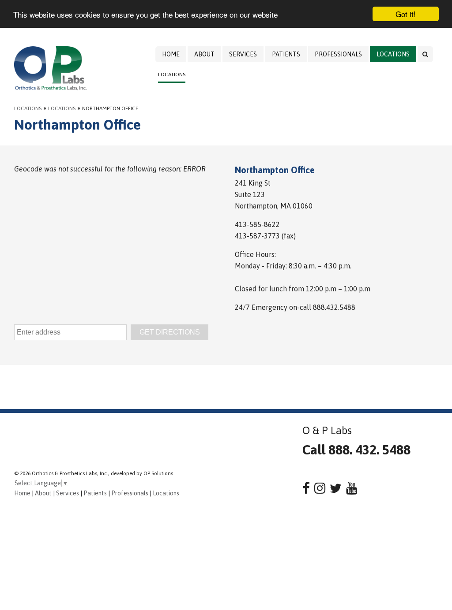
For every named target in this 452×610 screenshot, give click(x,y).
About (204, 54)
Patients (286, 54)
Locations (393, 54)
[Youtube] (351, 488)
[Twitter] (336, 488)
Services (243, 54)
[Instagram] (319, 488)
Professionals (338, 54)
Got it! (406, 13)
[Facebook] (306, 488)
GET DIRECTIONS (169, 332)
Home (171, 54)
